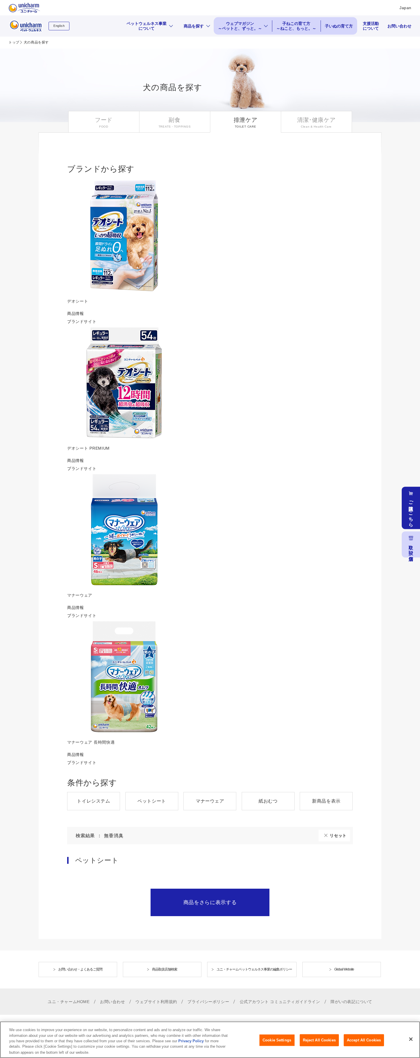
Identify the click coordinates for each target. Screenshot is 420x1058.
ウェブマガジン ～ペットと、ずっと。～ (240, 26)
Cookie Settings (277, 1040)
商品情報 (75, 313)
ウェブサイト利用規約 (156, 1001)
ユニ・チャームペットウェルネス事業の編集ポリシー (254, 969)
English (59, 25)
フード (104, 120)
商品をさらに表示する (210, 902)
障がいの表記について (351, 1001)
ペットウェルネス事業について (147, 26)
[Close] (411, 1039)
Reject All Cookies (319, 1040)
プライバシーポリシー (208, 1001)
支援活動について (371, 26)
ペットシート (151, 801)
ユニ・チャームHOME (69, 1001)
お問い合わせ (399, 26)
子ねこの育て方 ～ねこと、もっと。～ (296, 26)
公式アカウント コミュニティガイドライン (280, 1001)
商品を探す (194, 26)
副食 (174, 120)
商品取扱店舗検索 (164, 969)
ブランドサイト (81, 321)
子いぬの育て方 (339, 26)
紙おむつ (268, 801)
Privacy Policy (191, 1041)
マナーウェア (210, 801)
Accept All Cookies (364, 1040)
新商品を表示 (326, 801)
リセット (338, 835)
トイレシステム (93, 801)
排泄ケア (245, 120)
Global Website (344, 969)
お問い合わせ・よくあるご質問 (80, 969)
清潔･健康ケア (316, 120)
